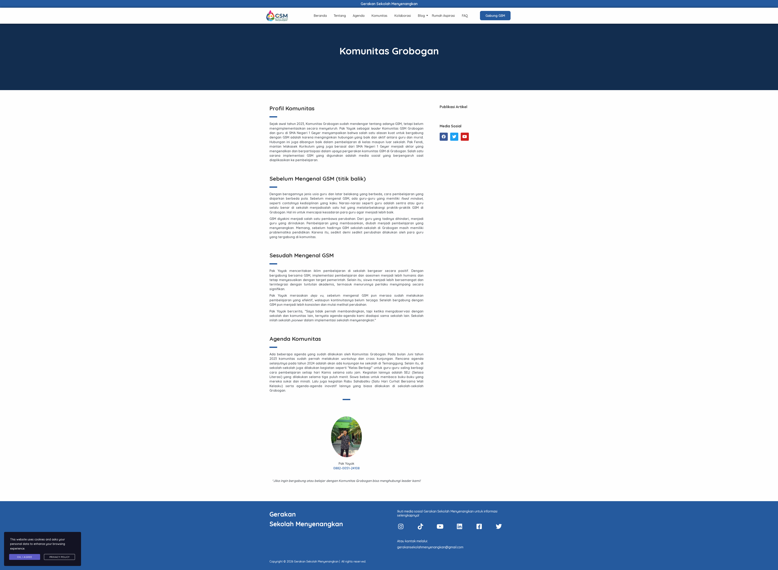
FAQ (465, 16)
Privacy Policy (59, 556)
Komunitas (379, 16)
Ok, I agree (24, 556)
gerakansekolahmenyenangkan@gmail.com (430, 547)
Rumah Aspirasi (443, 16)
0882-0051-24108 (346, 468)
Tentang (340, 16)
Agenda (358, 16)
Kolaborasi (402, 16)
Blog (421, 16)
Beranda (320, 16)
